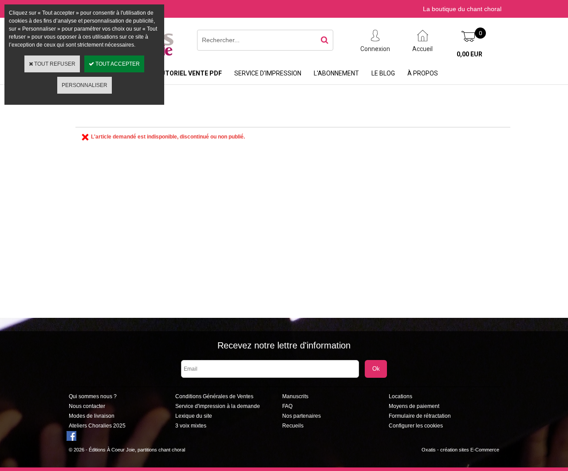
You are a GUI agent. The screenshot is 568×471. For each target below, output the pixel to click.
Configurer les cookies (416, 426)
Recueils (293, 426)
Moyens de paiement (414, 406)
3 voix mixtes (190, 426)
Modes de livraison (91, 416)
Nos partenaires (301, 416)
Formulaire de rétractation (420, 416)
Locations (400, 396)
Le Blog (383, 73)
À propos (422, 73)
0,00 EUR (469, 54)
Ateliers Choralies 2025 (97, 426)
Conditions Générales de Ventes (214, 396)
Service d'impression (267, 73)
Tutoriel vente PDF (189, 73)
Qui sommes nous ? (93, 396)
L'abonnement (336, 73)
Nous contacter (87, 406)
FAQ (287, 406)
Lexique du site (193, 416)
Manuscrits (295, 396)
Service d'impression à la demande (217, 406)
